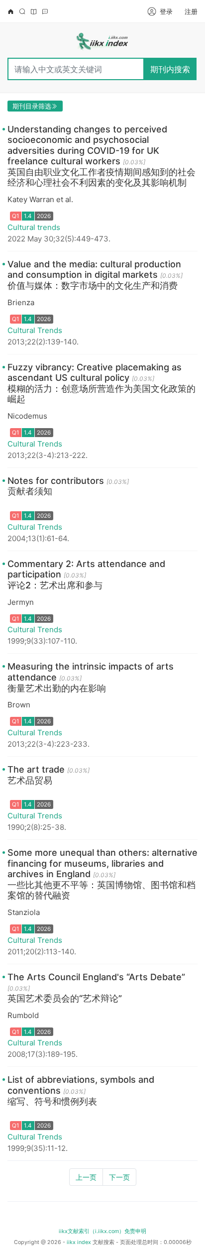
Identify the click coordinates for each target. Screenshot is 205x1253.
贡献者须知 (29, 491)
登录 (166, 11)
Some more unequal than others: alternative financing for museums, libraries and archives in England (102, 863)
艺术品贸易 (29, 780)
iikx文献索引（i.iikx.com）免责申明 (102, 1231)
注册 (191, 11)
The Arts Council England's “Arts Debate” (96, 977)
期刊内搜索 (170, 69)
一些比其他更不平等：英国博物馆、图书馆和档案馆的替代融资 (101, 890)
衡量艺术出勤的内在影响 (56, 688)
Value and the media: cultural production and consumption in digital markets (94, 269)
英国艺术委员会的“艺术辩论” (64, 998)
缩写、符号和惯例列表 (52, 1101)
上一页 (86, 1177)
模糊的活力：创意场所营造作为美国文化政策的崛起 (101, 394)
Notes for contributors (55, 480)
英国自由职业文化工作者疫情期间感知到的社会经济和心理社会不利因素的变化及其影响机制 (101, 177)
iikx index (79, 1242)
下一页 (119, 1177)
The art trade (36, 769)
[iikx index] (102, 42)
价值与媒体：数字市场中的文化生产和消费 (92, 285)
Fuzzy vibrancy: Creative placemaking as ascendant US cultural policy (94, 372)
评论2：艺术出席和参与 (54, 585)
